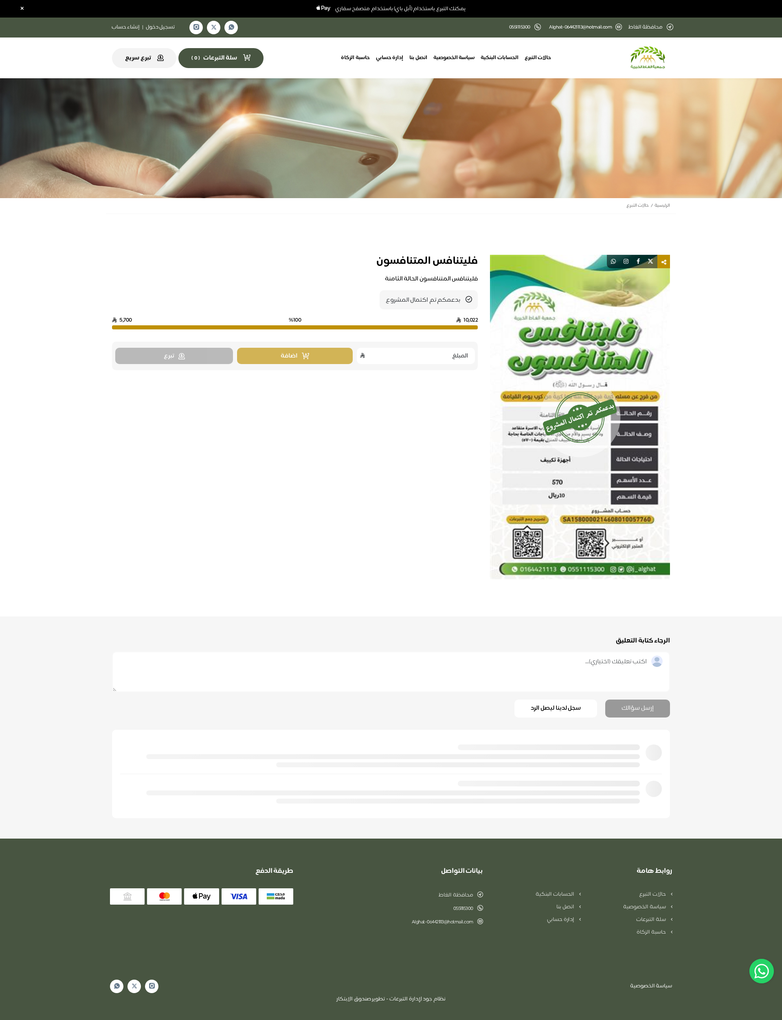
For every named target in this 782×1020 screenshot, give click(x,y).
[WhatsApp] (231, 27)
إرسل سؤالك (638, 708)
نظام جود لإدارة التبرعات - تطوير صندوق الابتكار (391, 999)
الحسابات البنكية (499, 57)
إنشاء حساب (126, 27)
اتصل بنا (418, 57)
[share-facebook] (638, 261)
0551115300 (463, 908)
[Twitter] (214, 27)
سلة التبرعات (651, 919)
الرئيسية (662, 206)
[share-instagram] (626, 261)
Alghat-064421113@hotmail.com (580, 27)
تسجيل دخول (160, 27)
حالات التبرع (538, 57)
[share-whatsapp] (613, 261)
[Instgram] (196, 27)
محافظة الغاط (455, 895)
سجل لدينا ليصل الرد (556, 708)
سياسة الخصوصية (454, 57)
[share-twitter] (650, 261)
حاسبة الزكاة (355, 57)
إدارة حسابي (390, 57)
